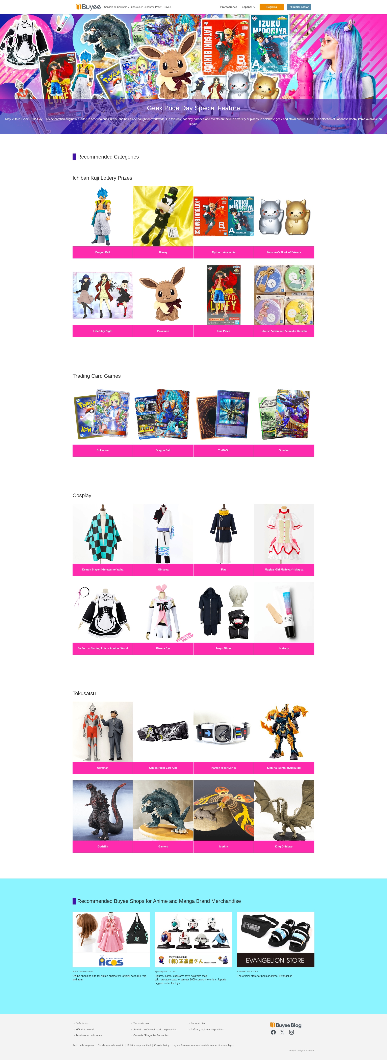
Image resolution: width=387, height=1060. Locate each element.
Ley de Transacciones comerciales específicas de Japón (203, 1045)
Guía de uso (82, 1023)
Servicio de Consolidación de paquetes (155, 1029)
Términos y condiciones (88, 1035)
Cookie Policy (161, 1045)
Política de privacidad (139, 1045)
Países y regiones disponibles (207, 1029)
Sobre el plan (198, 1023)
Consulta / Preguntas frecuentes (151, 1035)
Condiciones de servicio (111, 1045)
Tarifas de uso (141, 1023)
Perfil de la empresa (84, 1045)
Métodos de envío (85, 1029)
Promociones (228, 6)
